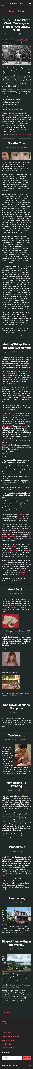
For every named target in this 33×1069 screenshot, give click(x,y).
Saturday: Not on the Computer (16, 706)
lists (23, 134)
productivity (29, 134)
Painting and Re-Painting (16, 784)
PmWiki (5, 415)
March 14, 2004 (12, 739)
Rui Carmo (21, 572)
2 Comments (24, 352)
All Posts (4, 1023)
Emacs (24, 426)
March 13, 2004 (12, 790)
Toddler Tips (16, 143)
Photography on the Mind (10, 1036)
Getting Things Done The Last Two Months (16, 346)
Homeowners (16, 847)
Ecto (12, 366)
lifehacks (20, 134)
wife (26, 551)
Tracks (4, 445)
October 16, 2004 (18, 712)
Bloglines (5, 562)
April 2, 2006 (12, 147)
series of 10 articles (21, 40)
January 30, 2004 (17, 851)
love (25, 134)
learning (16, 134)
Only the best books (8, 1040)
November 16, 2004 (17, 593)
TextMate (22, 515)
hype (13, 384)
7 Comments (23, 147)
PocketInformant (8, 441)
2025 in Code (6, 1033)
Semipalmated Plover (9, 1048)
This (5, 436)
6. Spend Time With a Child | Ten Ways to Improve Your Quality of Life (16, 25)
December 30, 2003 (17, 949)
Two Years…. (16, 735)
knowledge (13, 134)
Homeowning (16, 898)
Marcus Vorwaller (16, 3)
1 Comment (24, 34)
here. (3, 875)
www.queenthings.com (13, 696)
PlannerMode (7, 426)
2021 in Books (6, 1044)
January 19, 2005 (12, 352)
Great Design (16, 589)
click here (22, 932)
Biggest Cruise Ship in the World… (16, 943)
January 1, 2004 (17, 902)
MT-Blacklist (13, 546)
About (4, 1021)
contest (12, 605)
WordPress (14, 551)
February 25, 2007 (12, 34)
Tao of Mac (21, 574)
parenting (29, 335)
